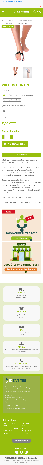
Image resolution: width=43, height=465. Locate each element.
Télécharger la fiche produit (14, 105)
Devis (5, 433)
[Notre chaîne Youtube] (21, 452)
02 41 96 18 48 (12, 405)
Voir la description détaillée (12, 100)
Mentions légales (10, 460)
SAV (23, 426)
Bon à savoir (26, 431)
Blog (23, 428)
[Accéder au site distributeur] (21, 258)
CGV (5, 426)
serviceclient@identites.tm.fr (17, 408)
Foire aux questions (10, 428)
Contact (25, 433)
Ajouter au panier (16, 144)
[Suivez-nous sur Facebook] (17, 452)
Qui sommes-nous (10, 423)
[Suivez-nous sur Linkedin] (26, 452)
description (22, 155)
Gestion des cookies (24, 460)
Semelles (9, 23)
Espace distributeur (21, 440)
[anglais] (40, 6)
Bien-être (11, 20)
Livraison (25, 423)
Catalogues (7, 431)
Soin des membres (25, 20)
